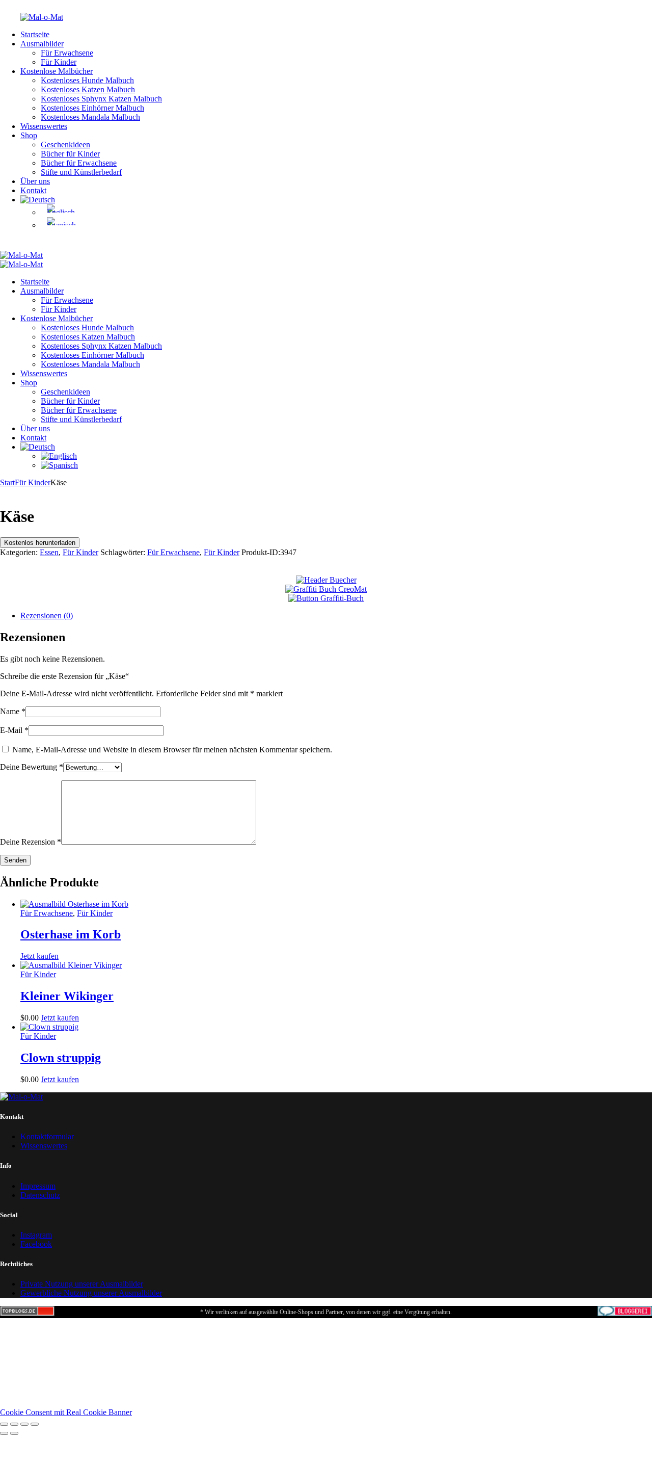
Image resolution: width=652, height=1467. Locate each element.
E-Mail (14, 730)
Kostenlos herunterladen (39, 542)
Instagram (36, 1234)
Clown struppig (60, 1057)
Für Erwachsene (173, 552)
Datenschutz (40, 1195)
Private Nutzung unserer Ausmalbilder (81, 1283)
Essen (49, 552)
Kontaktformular (47, 1136)
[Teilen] (24, 1424)
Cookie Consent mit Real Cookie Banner (66, 1412)
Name (12, 711)
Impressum (38, 1186)
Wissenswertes (43, 1145)
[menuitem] (37, 199)
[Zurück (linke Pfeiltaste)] (4, 1433)
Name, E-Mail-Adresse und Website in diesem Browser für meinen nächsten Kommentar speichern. (172, 749)
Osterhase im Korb (70, 934)
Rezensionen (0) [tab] (46, 615)
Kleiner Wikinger (67, 996)
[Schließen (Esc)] (35, 1424)
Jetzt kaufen (39, 956)
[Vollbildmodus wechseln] (14, 1424)
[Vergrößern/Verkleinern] (4, 1424)
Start (7, 482)
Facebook (36, 1244)
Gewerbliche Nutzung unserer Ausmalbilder (91, 1293)
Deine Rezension (30, 841)
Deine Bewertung (31, 767)
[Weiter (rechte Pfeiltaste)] (14, 1433)
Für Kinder (32, 482)
